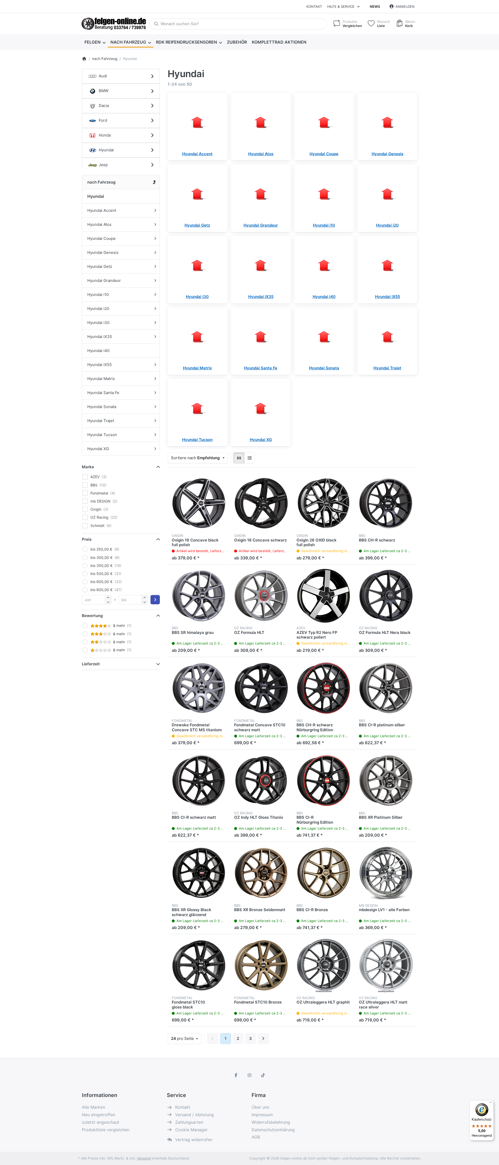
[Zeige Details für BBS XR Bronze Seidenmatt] (261, 873)
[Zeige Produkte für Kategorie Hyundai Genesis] (387, 122)
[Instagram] (249, 1075)
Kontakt (314, 6)
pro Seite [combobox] (186, 1038)
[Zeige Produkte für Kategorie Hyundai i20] (387, 194)
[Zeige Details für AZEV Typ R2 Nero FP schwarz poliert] (324, 596)
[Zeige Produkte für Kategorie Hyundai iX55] (387, 265)
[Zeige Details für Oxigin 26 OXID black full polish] (324, 503)
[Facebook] (236, 1075)
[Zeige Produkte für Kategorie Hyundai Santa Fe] (260, 337)
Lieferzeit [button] (91, 663)
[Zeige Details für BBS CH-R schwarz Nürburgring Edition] (324, 688)
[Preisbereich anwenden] (155, 599)
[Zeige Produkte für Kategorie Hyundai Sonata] (324, 337)
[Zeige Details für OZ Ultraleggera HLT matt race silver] (386, 965)
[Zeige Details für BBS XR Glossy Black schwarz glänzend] (199, 873)
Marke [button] (88, 466)
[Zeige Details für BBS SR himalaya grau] (199, 596)
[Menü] (491, 1103)
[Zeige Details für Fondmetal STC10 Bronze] (261, 965)
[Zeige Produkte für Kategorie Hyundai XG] (260, 408)
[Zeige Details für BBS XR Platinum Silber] (386, 781)
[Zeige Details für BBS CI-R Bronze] (324, 873)
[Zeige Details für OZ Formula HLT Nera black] (386, 596)
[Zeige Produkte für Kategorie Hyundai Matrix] (197, 337)
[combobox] (238, 23)
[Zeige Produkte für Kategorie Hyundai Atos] (260, 122)
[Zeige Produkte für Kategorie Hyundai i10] (324, 194)
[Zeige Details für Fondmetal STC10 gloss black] (199, 965)
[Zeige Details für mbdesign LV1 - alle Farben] (386, 873)
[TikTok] (263, 1075)
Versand (143, 1158)
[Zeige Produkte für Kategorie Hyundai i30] (197, 265)
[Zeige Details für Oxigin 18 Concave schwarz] (261, 503)
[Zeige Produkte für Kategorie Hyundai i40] (324, 265)
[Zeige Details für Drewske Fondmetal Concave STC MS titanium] (199, 688)
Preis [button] (86, 539)
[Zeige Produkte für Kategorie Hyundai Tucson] (197, 408)
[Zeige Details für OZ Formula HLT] (261, 596)
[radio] (238, 457)
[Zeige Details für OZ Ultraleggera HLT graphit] (324, 965)
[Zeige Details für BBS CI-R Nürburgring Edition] (324, 781)
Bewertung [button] (92, 615)
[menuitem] (95, 42)
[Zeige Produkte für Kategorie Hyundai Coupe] (324, 122)
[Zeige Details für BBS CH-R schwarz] (386, 503)
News (375, 6)
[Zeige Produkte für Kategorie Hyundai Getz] (197, 194)
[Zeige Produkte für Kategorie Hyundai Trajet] (387, 337)
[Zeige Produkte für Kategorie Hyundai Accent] (197, 122)
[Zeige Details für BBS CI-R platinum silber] (386, 688)
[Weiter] (263, 1038)
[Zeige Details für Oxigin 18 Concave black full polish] (199, 503)
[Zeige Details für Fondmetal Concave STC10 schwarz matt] (261, 688)
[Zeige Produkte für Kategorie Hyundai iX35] (260, 265)
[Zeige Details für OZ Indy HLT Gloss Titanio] (261, 781)
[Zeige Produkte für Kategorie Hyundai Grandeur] (260, 194)
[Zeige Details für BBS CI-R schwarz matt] (199, 781)
